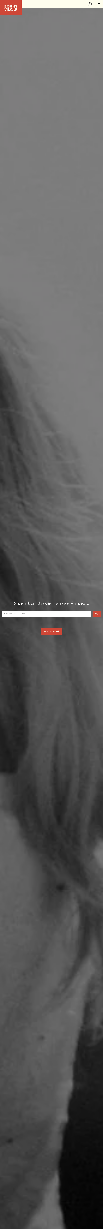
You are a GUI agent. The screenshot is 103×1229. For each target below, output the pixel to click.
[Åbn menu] (99, 4)
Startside (49, 631)
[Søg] (90, 4)
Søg (96, 613)
